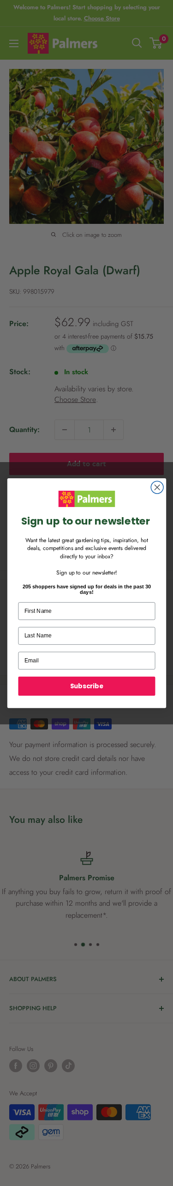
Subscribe (86, 685)
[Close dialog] (157, 487)
